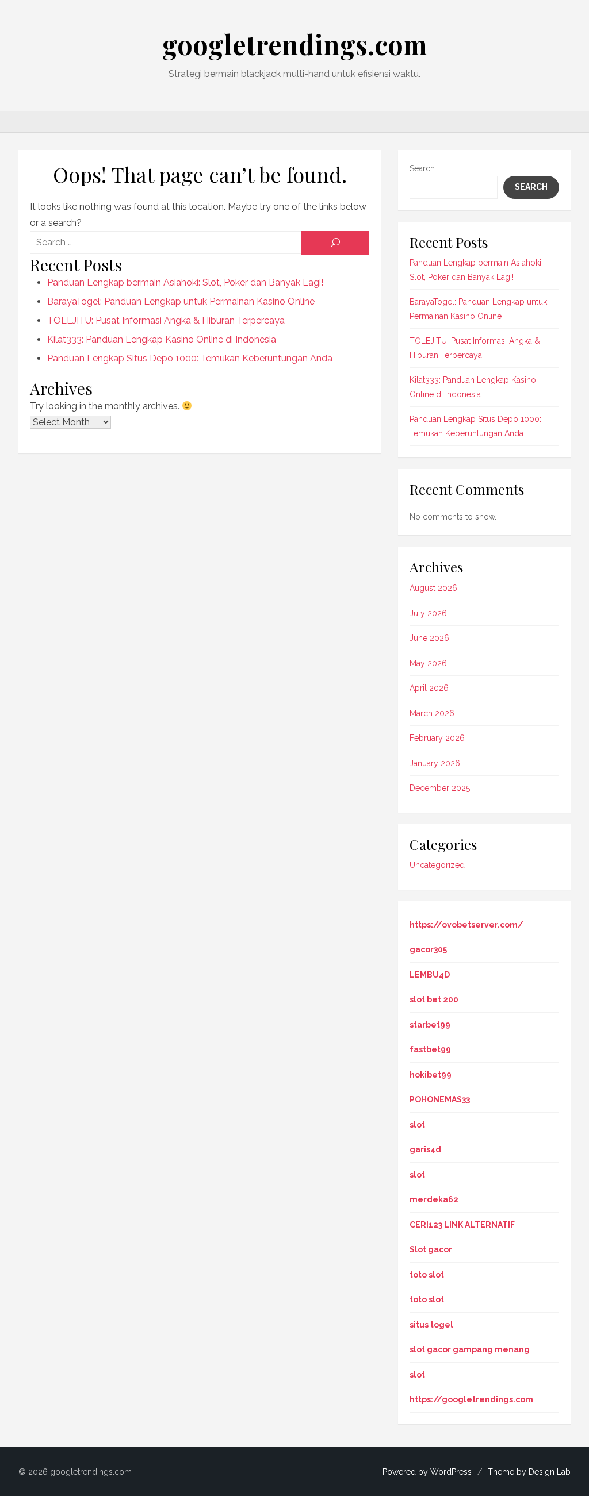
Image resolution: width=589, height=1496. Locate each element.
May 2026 (428, 663)
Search (422, 168)
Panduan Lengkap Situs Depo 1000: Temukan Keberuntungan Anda (189, 358)
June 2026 (429, 638)
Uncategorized (437, 865)
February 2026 (437, 738)
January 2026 (435, 763)
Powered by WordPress (427, 1471)
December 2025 (440, 788)
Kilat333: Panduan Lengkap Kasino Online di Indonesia (161, 339)
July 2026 (428, 613)
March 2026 (432, 713)
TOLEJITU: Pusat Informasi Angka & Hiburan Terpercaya (166, 320)
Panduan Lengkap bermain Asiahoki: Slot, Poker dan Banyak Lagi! (185, 282)
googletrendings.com (294, 44)
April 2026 (429, 688)
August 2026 (433, 588)
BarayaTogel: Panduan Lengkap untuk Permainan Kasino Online (181, 301)
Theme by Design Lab (529, 1471)
